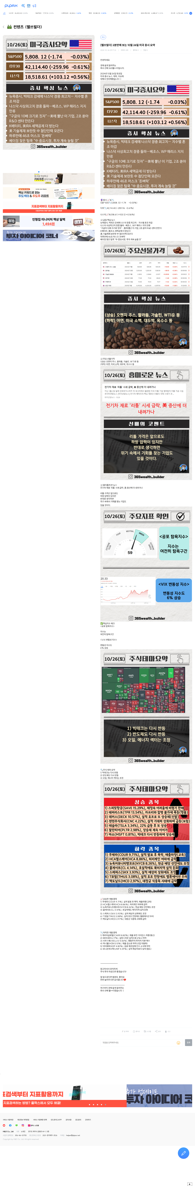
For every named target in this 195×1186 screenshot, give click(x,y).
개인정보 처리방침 (23, 1120)
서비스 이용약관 (8, 1120)
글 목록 (126, 1031)
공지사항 (68, 1120)
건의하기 (88, 1120)
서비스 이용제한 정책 (40, 1120)
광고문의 (78, 1120)
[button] (38, 171)
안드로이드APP (56, 1120)
